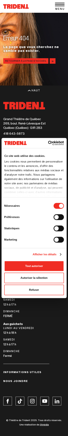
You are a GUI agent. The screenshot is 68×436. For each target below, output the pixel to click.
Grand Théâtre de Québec (22, 119)
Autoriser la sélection (34, 277)
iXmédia (44, 424)
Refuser (34, 289)
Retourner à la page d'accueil (25, 61)
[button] (60, 6)
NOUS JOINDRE (15, 381)
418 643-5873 (14, 133)
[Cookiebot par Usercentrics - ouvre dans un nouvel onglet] (48, 143)
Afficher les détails (45, 254)
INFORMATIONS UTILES (22, 372)
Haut (36, 90)
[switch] (58, 217)
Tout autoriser (34, 265)
